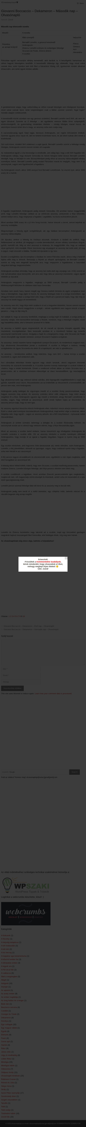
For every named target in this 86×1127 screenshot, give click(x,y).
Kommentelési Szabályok (49, 562)
